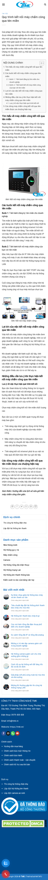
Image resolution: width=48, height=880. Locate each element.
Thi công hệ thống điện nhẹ (14, 523)
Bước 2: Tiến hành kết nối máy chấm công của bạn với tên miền (25, 86)
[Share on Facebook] (17, 507)
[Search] (45, 4)
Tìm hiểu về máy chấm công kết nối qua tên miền (23, 68)
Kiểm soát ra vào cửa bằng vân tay (18, 580)
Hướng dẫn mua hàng (13, 746)
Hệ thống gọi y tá (11, 550)
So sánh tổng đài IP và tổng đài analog (27, 635)
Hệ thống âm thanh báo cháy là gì (25, 616)
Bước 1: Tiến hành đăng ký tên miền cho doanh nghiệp (24, 80)
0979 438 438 (17, 715)
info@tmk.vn (12, 721)
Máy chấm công (10, 555)
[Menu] (3, 4)
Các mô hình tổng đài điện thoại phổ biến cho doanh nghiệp (26, 625)
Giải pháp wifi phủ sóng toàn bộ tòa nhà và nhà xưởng (28, 676)
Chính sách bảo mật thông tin (17, 751)
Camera (6, 560)
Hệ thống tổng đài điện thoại (16, 565)
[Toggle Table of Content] (40, 63)
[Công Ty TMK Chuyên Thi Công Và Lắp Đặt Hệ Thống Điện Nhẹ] (24, 4)
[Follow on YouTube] (17, 733)
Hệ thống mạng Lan (12, 570)
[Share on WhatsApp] (12, 507)
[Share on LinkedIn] (35, 507)
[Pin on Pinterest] (31, 507)
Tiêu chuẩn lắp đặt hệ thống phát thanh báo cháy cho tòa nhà (28, 606)
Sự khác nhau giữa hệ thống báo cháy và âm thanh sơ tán (27, 596)
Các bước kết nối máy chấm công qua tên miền (23, 75)
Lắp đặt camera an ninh (14, 793)
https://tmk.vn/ (17, 727)
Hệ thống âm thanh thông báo (16, 575)
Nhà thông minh (10, 545)
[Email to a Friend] (26, 507)
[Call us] (13, 733)
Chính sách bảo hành (13, 755)
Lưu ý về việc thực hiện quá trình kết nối (24, 103)
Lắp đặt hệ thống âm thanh (14, 528)
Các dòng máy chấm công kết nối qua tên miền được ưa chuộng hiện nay (23, 108)
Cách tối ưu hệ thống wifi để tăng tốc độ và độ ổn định (27, 665)
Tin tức (5, 13)
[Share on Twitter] (22, 507)
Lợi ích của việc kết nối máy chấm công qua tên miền (23, 92)
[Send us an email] (8, 733)
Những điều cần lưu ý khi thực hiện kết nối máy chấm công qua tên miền (23, 98)
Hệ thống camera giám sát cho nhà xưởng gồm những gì (26, 655)
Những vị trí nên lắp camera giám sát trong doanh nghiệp (26, 644)
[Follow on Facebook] (3, 733)
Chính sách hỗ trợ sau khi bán (17, 764)
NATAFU (38, 876)
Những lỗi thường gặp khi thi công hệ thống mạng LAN (26, 686)
